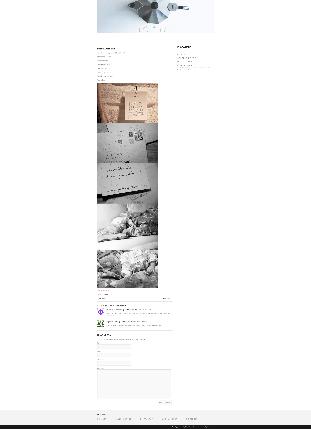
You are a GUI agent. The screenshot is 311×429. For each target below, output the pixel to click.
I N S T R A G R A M (184, 62)
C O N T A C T (182, 54)
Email (99, 351)
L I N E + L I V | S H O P (186, 66)
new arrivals (166, 298)
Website (100, 360)
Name (99, 343)
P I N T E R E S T (183, 69)
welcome (102, 298)
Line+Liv (122, 53)
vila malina (109, 310)
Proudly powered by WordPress (182, 427)
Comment (100, 368)
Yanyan (108, 322)
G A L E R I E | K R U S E (186, 58)
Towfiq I (209, 427)
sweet (106, 294)
